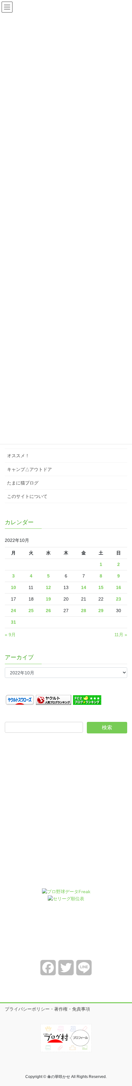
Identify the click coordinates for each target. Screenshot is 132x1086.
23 (118, 599)
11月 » (120, 634)
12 (48, 587)
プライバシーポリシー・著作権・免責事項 (47, 1009)
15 (100, 587)
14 (83, 587)
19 (48, 599)
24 (13, 610)
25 (31, 610)
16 (118, 587)
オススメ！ (18, 455)
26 (48, 610)
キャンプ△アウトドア (29, 469)
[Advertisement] (66, 815)
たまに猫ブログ (22, 482)
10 (13, 587)
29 (100, 610)
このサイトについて (27, 496)
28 (83, 610)
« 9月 (10, 634)
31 (13, 622)
